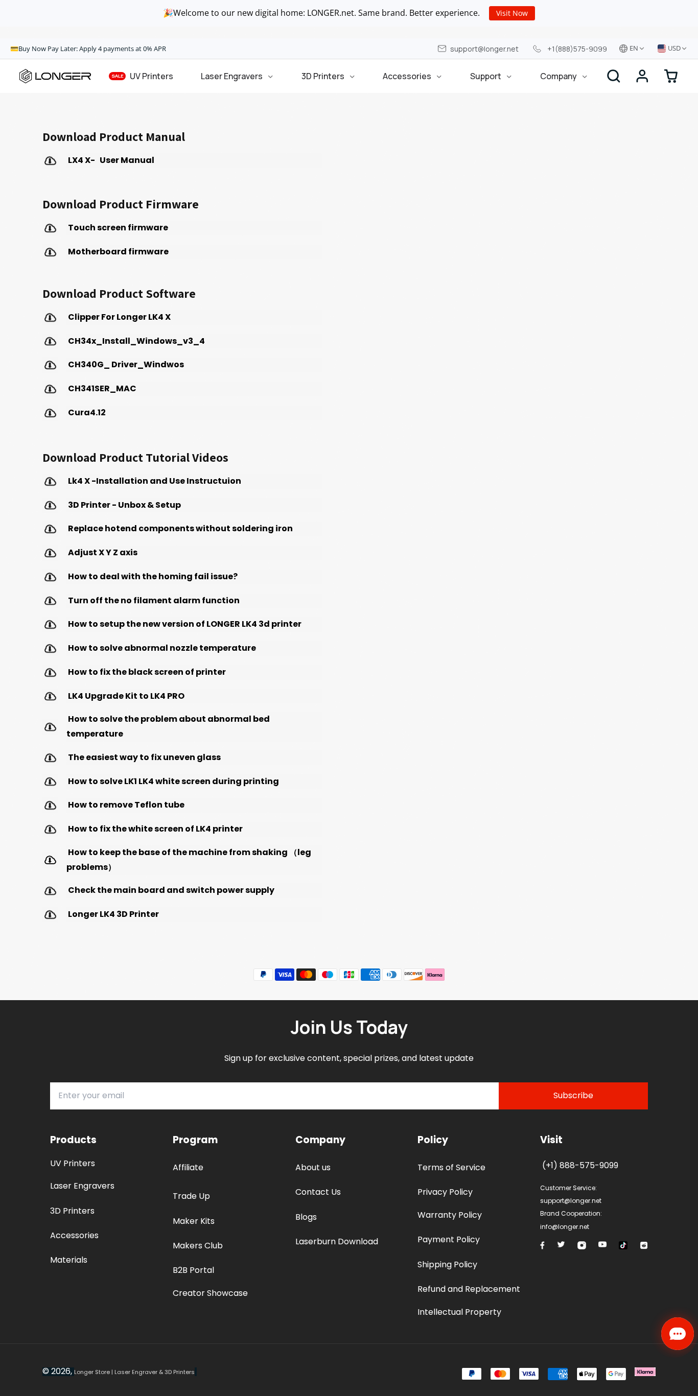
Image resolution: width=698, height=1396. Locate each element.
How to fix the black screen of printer (147, 672)
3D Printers (322, 76)
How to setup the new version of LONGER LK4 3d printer (183, 624)
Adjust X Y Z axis (102, 552)
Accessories (407, 76)
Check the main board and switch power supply (170, 890)
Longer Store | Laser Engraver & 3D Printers (134, 1372)
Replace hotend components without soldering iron (179, 528)
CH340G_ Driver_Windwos (125, 364)
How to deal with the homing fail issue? (152, 576)
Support (485, 76)
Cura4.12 (86, 412)
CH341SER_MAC (101, 388)
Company (558, 76)
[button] (642, 76)
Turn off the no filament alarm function (153, 600)
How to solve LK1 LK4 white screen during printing (172, 781)
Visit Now (512, 13)
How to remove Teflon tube (125, 805)
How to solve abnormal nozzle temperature (161, 648)
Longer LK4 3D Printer (112, 914)
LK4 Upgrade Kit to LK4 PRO (126, 696)
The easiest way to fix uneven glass (143, 757)
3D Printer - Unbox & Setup (123, 505)
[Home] (55, 76)
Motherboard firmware (117, 251)
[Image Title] (542, 1245)
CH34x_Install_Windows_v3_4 (135, 341)
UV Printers (142, 76)
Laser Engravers (232, 76)
